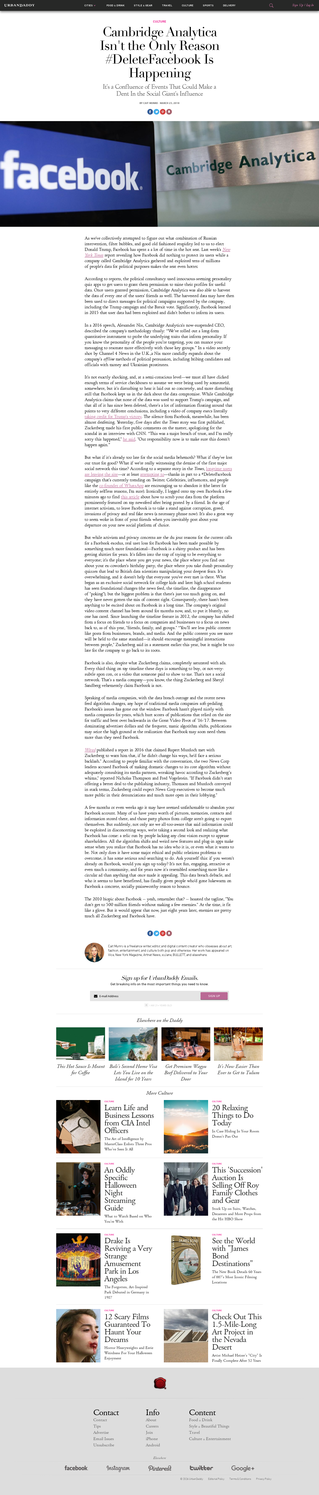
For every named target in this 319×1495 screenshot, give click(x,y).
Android (153, 1445)
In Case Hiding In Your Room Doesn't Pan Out (235, 1134)
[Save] (169, 112)
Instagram (118, 1468)
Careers (152, 1426)
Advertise (101, 1433)
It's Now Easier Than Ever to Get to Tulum (238, 1069)
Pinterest (160, 1468)
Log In (310, 5)
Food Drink (116, 5)
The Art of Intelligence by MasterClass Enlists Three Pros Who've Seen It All (128, 1144)
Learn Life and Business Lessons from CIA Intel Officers (129, 1119)
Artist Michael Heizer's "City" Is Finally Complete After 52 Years (237, 1358)
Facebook (76, 1468)
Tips (97, 1426)
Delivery (229, 5)
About (151, 1420)
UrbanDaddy (19, 5)
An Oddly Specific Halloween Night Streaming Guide (120, 1189)
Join (149, 1433)
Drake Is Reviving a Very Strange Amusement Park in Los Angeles (128, 1260)
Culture (188, 5)
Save (163, 112)
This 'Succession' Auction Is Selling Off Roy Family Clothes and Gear (237, 1185)
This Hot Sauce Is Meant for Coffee (81, 1069)
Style (143, 5)
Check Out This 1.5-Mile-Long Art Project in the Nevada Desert (236, 1332)
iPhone (152, 1439)
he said (129, 439)
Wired (90, 750)
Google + (242, 1468)
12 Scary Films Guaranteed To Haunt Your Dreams (127, 1328)
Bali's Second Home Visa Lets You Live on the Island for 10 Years (133, 1072)
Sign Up (297, 5)
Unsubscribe (103, 1445)
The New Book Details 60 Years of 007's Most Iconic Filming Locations (236, 1277)
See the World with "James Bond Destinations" (233, 1252)
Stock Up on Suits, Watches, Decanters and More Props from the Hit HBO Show (236, 1214)
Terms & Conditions (240, 1478)
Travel (167, 5)
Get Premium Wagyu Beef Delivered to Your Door (185, 1072)
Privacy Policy (263, 1478)
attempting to (152, 474)
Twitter (201, 1468)
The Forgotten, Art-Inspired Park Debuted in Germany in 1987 (126, 1292)
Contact (100, 1420)
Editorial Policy (216, 1478)
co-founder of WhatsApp (121, 485)
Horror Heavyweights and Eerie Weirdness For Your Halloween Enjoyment (128, 1353)
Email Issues (103, 1439)
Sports (208, 5)
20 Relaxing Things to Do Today (232, 1115)
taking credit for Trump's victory (113, 416)
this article (130, 497)
